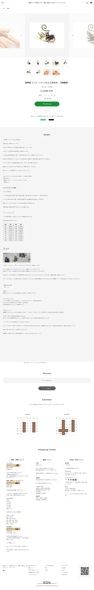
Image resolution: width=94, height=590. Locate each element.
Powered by (40, 583)
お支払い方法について (32, 570)
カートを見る (64, 572)
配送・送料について (32, 565)
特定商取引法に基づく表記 (43, 116)
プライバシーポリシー (32, 574)
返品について (34, 116)
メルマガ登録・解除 (49, 565)
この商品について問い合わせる (56, 116)
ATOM (46, 570)
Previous (21, 35)
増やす (51, 95)
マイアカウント (65, 565)
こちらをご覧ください (42, 362)
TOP (4, 8)
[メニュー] (3, 2)
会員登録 (64, 567)
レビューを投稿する (47, 388)
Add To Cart (48, 104)
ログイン (64, 570)
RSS (46, 567)
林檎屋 (8, 8)
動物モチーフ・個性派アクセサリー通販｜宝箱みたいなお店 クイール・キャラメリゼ (47, 2)
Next (72, 35)
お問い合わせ (64, 574)
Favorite (48, 111)
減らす (45, 95)
